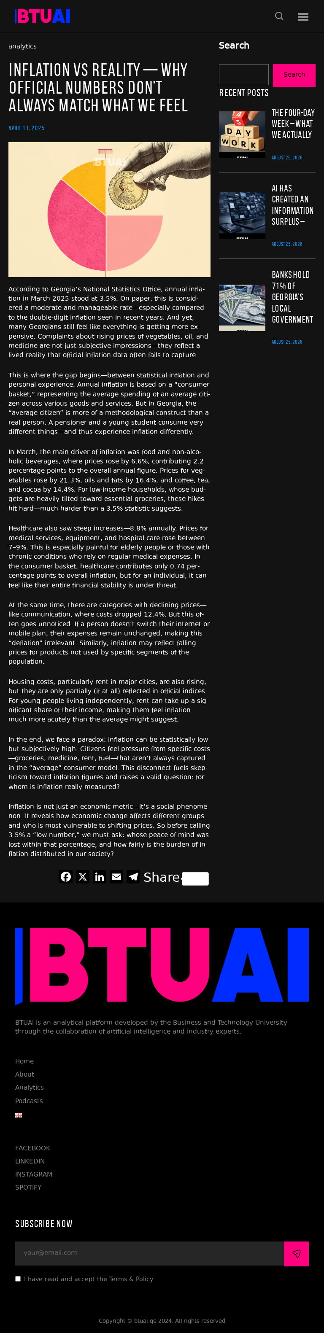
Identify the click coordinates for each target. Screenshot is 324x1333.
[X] (82, 878)
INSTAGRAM (33, 1175)
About (24, 1075)
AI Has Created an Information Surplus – (293, 204)
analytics (22, 47)
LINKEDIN (30, 1162)
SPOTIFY (28, 1188)
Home (24, 1062)
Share (161, 879)
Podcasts (29, 1102)
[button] (303, 17)
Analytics (29, 1088)
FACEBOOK (32, 1149)
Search (234, 46)
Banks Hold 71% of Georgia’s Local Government (292, 296)
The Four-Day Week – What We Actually (293, 124)
